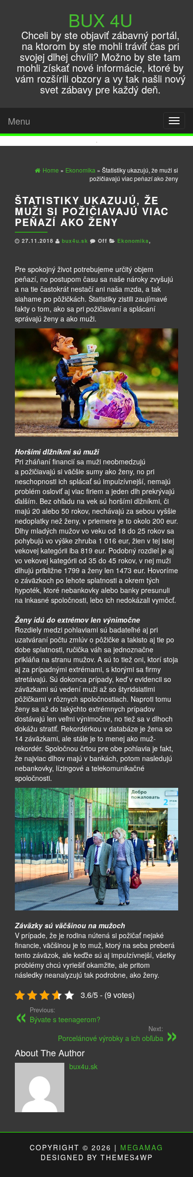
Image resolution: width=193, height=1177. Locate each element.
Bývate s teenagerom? (65, 1014)
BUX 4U (100, 19)
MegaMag (141, 1147)
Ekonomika (133, 240)
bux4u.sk (76, 240)
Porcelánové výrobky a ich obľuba (110, 1033)
